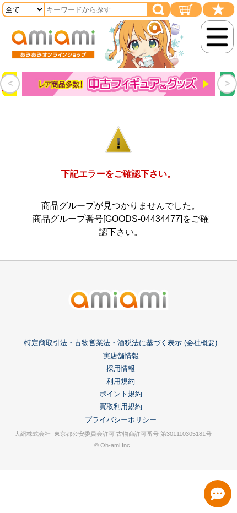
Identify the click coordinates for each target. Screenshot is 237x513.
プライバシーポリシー (121, 420)
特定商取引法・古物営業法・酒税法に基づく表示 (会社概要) (120, 343)
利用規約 (120, 381)
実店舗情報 (121, 356)
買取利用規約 (120, 406)
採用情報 (120, 368)
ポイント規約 (120, 394)
